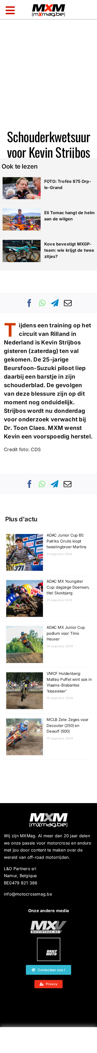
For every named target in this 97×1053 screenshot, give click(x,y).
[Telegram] (54, 303)
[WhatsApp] (42, 303)
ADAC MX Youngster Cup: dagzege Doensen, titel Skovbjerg (68, 587)
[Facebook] (29, 303)
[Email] (67, 303)
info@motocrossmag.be (28, 894)
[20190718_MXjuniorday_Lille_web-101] (49, 922)
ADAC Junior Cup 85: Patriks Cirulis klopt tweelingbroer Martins (66, 541)
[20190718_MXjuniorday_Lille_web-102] (48, 939)
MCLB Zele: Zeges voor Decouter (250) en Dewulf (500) (67, 725)
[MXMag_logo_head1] (48, 5)
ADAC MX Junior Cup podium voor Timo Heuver (66, 633)
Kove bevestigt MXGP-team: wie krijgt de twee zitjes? (69, 250)
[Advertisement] (48, 1041)
